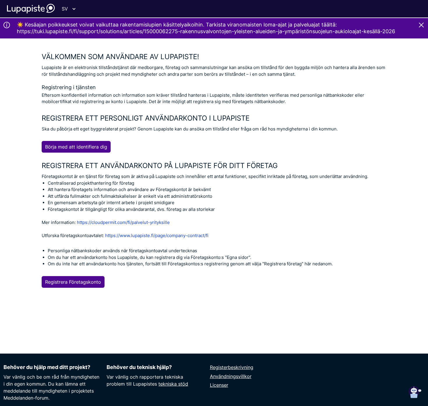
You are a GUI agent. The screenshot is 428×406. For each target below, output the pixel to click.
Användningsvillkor (231, 376)
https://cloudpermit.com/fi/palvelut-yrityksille (123, 222)
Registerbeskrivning (231, 367)
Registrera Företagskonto (73, 282)
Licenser (219, 385)
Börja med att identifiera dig (76, 147)
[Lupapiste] (31, 8)
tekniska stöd (173, 384)
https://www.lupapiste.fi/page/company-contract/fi (156, 235)
